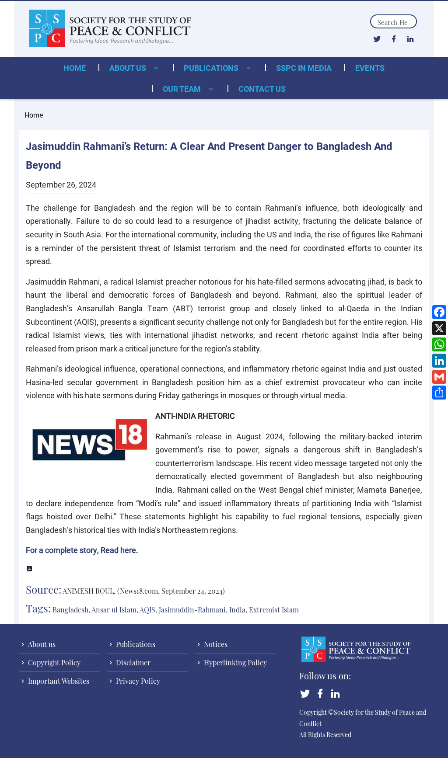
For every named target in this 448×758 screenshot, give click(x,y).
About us (128, 68)
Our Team (183, 88)
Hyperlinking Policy (234, 662)
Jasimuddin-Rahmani (192, 609)
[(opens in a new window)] (377, 38)
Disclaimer (132, 662)
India (237, 609)
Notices (215, 644)
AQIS (147, 609)
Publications (212, 68)
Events (370, 68)
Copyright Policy (53, 662)
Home (74, 68)
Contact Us (262, 88)
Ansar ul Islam (113, 609)
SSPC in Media (304, 68)
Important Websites (57, 680)
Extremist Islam (274, 609)
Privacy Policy (137, 680)
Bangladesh (70, 609)
